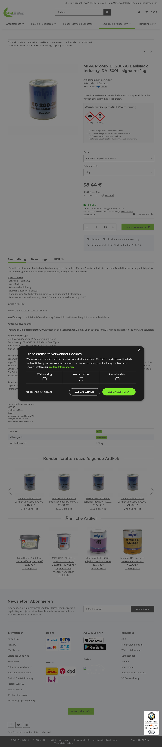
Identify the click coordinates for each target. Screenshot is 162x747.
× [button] (139, 350)
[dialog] (81, 373)
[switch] (151, 732)
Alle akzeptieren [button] (119, 391)
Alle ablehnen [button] (84, 391)
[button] (39, 392)
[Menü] (157, 712)
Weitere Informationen (61, 366)
